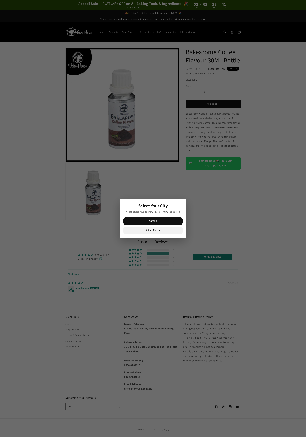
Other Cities (153, 230)
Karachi (153, 221)
